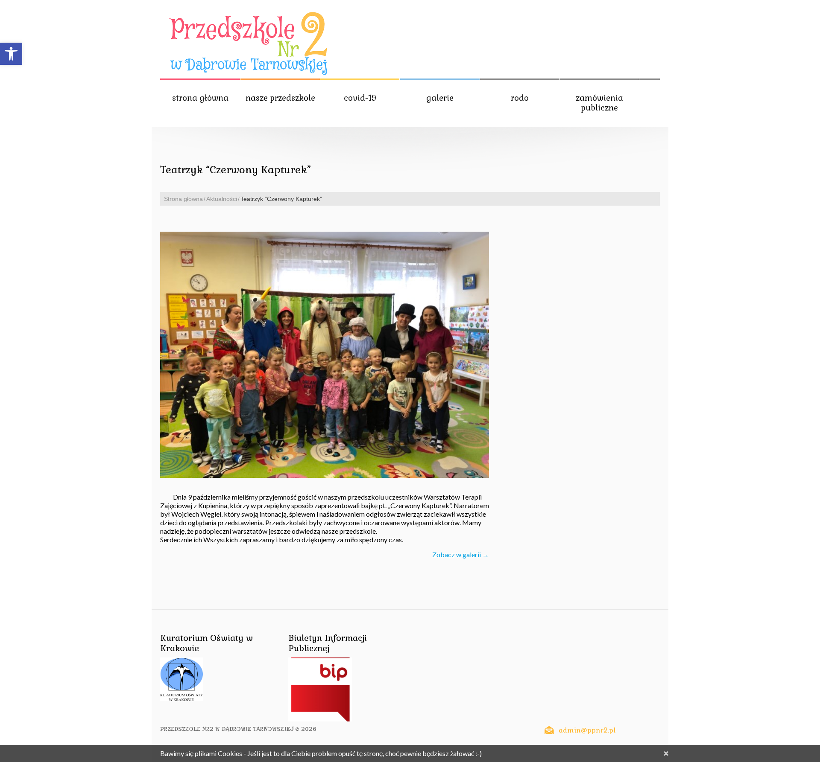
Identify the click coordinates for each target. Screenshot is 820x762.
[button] (11, 54)
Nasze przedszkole (280, 98)
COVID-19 (360, 98)
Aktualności (221, 198)
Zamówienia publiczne (599, 103)
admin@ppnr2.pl (587, 730)
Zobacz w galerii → (460, 554)
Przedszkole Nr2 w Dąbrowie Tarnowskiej (227, 729)
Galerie (440, 98)
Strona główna (200, 98)
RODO (520, 98)
